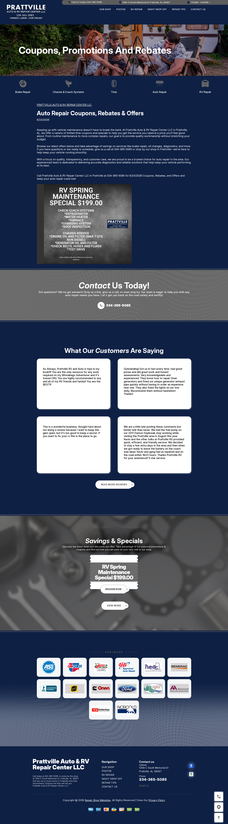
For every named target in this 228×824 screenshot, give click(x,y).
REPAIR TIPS (178, 9)
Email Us (144, 785)
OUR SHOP (105, 9)
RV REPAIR (136, 9)
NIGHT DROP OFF (157, 9)
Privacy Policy (156, 800)
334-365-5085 (123, 149)
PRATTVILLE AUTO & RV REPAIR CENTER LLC (64, 104)
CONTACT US (198, 9)
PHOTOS (121, 9)
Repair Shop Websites (98, 800)
